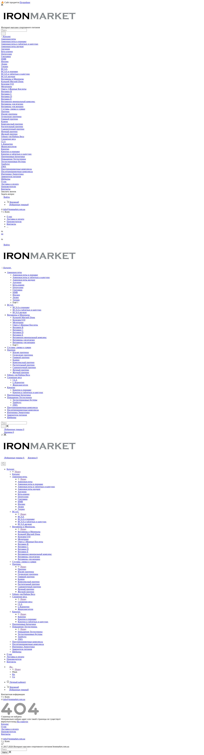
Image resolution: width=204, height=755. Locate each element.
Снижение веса (25, 601)
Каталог (16, 474)
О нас (4, 726)
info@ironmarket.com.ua (14, 209)
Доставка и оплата (10, 729)
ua (2, 234)
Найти (4, 752)
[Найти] (3, 33)
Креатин (22, 617)
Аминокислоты (25, 481)
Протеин (22, 569)
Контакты (5, 734)
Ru (13, 674)
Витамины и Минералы (29, 531)
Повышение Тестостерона (30, 632)
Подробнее (25, 2)
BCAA (21, 516)
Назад (18, 471)
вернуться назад (8, 721)
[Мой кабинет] (2, 461)
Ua (13, 677)
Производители (8, 731)
